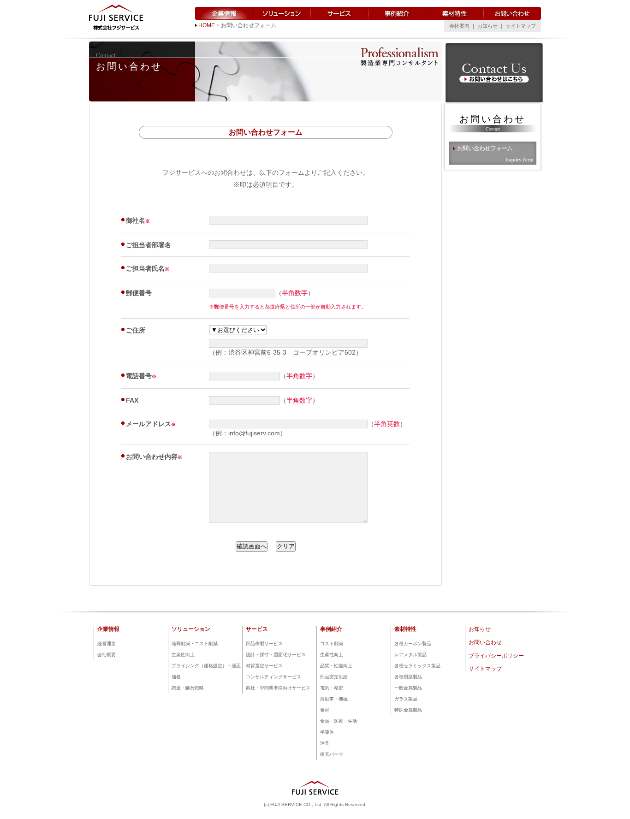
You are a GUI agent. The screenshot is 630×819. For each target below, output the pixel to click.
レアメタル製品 (410, 654)
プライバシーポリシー (496, 656)
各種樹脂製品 (408, 676)
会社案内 (459, 26)
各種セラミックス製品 (417, 665)
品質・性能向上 (336, 665)
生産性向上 (183, 654)
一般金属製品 (408, 687)
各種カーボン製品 (412, 643)
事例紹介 (397, 13)
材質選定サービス (264, 665)
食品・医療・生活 (338, 721)
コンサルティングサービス (273, 676)
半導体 (327, 732)
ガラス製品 (405, 698)
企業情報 (224, 13)
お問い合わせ (512, 13)
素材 (324, 709)
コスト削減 (331, 643)
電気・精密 (331, 687)
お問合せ (494, 73)
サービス (339, 13)
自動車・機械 (334, 698)
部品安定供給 (334, 676)
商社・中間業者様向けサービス (278, 687)
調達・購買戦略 (188, 687)
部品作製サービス (264, 643)
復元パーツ (331, 754)
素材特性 (455, 13)
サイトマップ (520, 26)
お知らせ (487, 26)
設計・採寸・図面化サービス (276, 654)
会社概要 (106, 654)
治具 (324, 743)
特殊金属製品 (408, 709)
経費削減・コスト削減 (195, 643)
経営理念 (106, 643)
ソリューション (282, 13)
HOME (206, 25)
